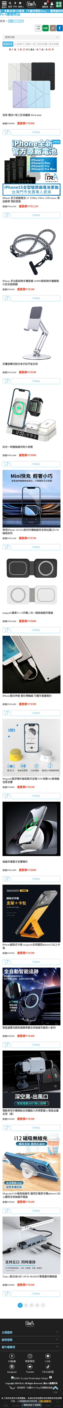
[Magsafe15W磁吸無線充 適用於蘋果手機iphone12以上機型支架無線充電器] (31, 1162)
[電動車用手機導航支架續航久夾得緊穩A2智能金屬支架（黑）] (31, 1079)
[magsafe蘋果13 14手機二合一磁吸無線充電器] (31, 582)
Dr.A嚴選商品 (16, 21)
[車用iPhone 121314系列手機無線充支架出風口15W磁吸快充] (31, 499)
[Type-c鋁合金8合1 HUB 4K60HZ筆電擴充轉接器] (31, 1245)
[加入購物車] (6, 132)
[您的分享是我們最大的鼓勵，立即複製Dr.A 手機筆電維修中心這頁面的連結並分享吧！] (53, 28)
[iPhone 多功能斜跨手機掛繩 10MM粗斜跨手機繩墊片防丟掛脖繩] (31, 250)
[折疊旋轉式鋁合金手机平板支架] (31, 333)
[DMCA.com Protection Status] (30, 1377)
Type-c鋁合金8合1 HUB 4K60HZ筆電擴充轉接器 (30, 1276)
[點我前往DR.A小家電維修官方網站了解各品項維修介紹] (58, 4)
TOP (55, 1392)
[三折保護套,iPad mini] (31, 84)
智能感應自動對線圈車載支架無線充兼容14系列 (29, 1027)
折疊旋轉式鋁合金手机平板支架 (20, 364)
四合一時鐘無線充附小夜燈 (18, 447)
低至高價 (53, 44)
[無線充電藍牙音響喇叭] (31, 830)
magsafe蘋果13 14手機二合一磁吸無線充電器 (28, 613)
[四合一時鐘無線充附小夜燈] (31, 416)
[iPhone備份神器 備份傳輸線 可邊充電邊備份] (31, 664)
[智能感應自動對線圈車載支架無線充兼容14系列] (31, 996)
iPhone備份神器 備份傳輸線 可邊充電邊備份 (27, 695)
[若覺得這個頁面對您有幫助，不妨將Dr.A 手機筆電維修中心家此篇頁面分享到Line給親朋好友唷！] (45, 28)
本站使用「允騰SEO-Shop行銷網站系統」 (35, 1388)
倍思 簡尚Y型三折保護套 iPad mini (22, 115)
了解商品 (35, 132)
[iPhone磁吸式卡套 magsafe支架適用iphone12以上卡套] (31, 913)
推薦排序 (8, 44)
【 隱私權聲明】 (45, 1401)
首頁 (2, 21)
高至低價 (42, 44)
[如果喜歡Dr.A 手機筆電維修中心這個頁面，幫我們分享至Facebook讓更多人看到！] (59, 28)
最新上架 (30, 44)
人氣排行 (19, 44)
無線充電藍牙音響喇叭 (15, 861)
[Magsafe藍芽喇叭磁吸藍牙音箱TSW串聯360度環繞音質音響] (31, 747)
